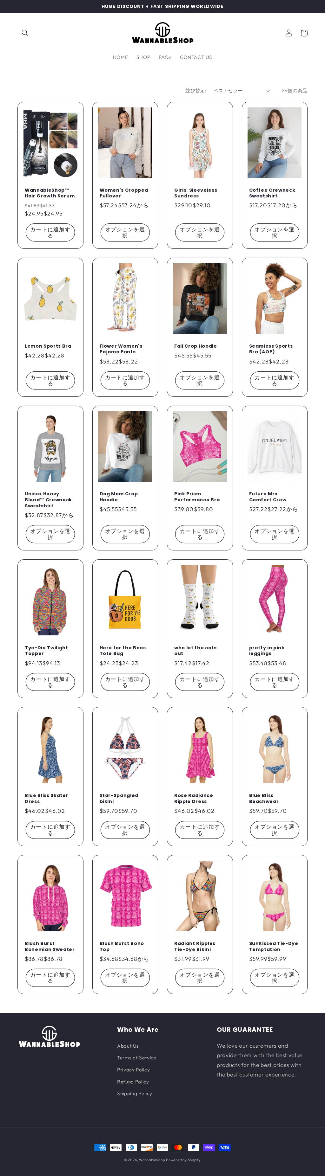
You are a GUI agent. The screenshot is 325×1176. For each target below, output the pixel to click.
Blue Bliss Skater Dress (46, 798)
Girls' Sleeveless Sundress (195, 193)
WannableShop (152, 1160)
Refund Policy (133, 1082)
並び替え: (195, 90)
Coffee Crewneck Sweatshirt (272, 193)
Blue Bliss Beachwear (264, 798)
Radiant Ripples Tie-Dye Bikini (195, 946)
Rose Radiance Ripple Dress (193, 798)
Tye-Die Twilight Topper (46, 651)
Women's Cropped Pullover (124, 193)
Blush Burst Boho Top (122, 946)
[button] (25, 33)
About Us (128, 1046)
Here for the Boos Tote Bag (123, 651)
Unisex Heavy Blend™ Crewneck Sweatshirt (48, 500)
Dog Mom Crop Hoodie (119, 497)
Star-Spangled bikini (119, 798)
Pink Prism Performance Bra (197, 497)
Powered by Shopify (183, 1160)
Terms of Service (136, 1058)
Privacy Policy (133, 1070)
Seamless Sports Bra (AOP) (271, 349)
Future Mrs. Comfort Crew (268, 497)
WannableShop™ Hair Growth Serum (50, 193)
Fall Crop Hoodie (195, 346)
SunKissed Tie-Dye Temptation (273, 946)
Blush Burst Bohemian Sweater (50, 946)
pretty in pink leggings (267, 651)
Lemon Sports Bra (48, 346)
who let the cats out (195, 651)
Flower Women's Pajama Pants (121, 349)
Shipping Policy (134, 1093)
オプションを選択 (125, 232)
